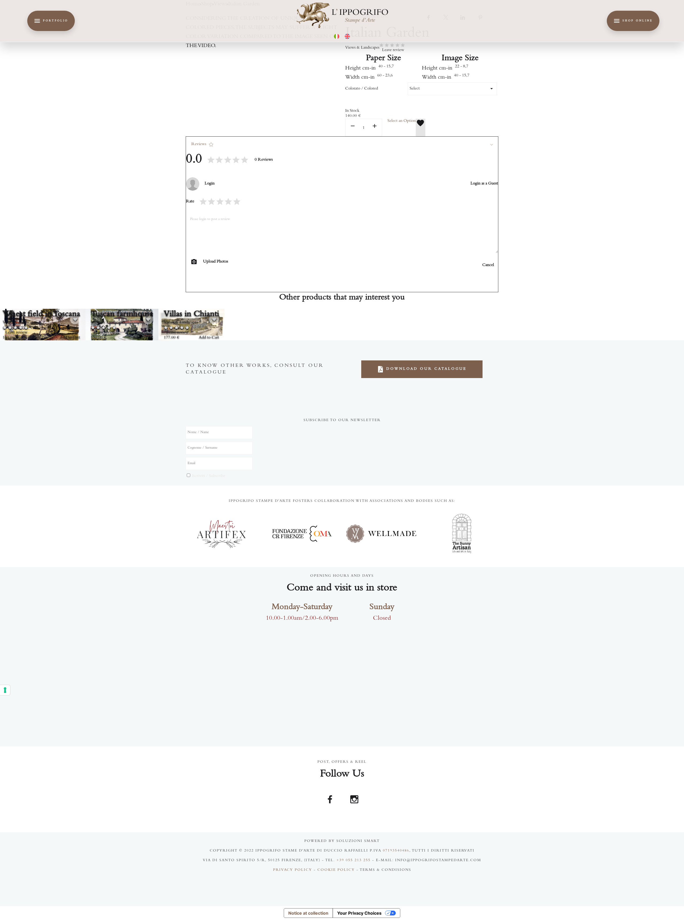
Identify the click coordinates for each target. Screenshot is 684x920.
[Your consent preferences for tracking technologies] (5, 690)
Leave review (393, 50)
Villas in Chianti (191, 314)
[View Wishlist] (420, 127)
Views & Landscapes (362, 48)
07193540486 (396, 851)
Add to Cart (70, 338)
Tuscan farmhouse (122, 314)
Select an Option (401, 121)
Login (210, 184)
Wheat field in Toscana (41, 314)
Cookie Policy (336, 870)
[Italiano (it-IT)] (336, 36)
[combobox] (452, 88)
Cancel (488, 265)
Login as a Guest (484, 184)
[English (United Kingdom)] (347, 36)
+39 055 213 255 (353, 861)
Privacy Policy (292, 870)
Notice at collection (308, 913)
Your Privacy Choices (359, 913)
